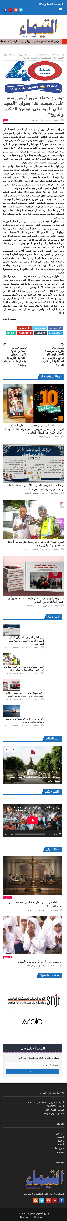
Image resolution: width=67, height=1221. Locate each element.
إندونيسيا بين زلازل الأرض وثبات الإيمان (40, 961)
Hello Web (39, 1217)
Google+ (23, 328)
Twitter (38, 328)
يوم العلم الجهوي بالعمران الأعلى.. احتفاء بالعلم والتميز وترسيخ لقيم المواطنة (25, 640)
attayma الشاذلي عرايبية (51, 120)
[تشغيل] (6, 834)
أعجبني (6, 898)
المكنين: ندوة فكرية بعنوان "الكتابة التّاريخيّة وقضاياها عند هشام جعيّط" (14, 357)
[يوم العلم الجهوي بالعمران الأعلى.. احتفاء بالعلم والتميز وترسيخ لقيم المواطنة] (33, 463)
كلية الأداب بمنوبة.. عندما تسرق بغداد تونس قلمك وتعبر (34, 778)
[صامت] (55, 834)
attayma (57, 437)
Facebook (54, 328)
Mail (10, 333)
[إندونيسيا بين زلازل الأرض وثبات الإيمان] (32, 935)
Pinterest (24, 333)
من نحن (60, 1133)
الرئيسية (60, 55)
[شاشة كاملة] (60, 834)
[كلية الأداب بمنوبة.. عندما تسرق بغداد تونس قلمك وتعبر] (32, 765)
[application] (32, 820)
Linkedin (54, 333)
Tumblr (39, 333)
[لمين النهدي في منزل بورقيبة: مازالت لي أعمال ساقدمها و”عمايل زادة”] (33, 519)
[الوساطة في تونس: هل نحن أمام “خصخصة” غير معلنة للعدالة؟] (32, 875)
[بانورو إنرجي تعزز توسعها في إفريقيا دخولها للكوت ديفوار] (11, 711)
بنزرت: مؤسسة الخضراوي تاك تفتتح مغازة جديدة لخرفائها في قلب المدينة (53, 357)
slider (53, 55)
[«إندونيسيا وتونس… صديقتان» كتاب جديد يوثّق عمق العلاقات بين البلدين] (33, 576)
